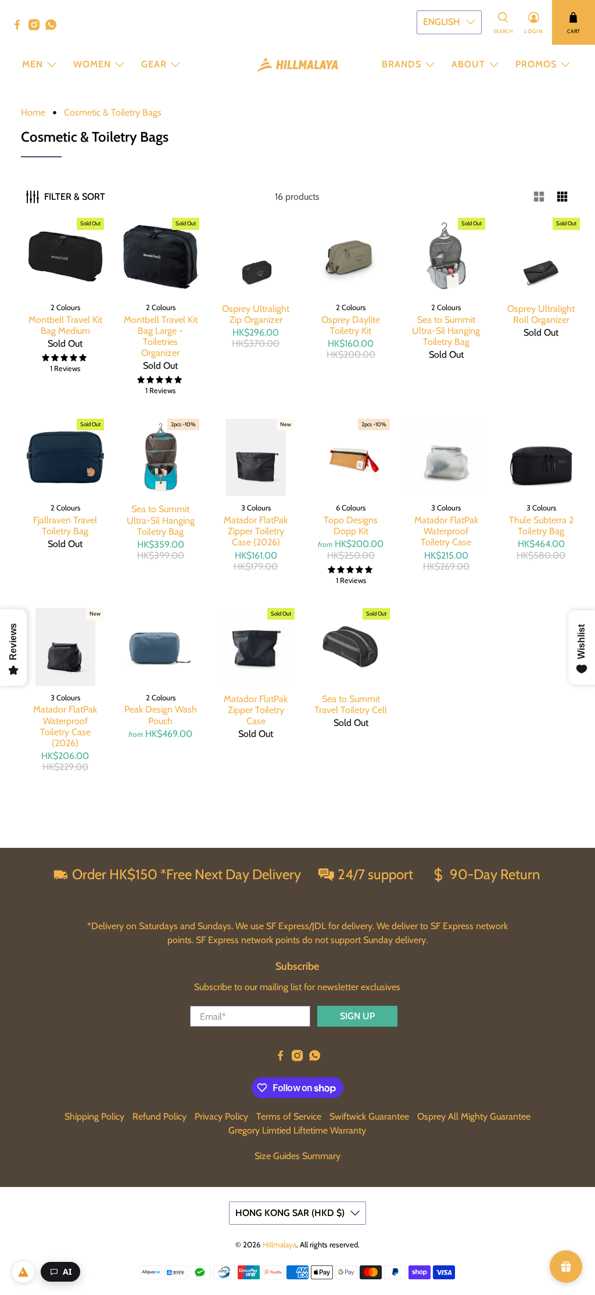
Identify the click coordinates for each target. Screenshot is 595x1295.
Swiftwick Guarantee (369, 1116)
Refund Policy (159, 1116)
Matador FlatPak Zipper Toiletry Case (256, 709)
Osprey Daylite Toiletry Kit (350, 325)
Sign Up (357, 1015)
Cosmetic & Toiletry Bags (113, 112)
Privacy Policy (221, 1116)
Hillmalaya (279, 1244)
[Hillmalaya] (297, 64)
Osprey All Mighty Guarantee (474, 1116)
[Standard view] (539, 196)
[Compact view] (562, 196)
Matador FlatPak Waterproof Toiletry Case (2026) (65, 726)
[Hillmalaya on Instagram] (36, 27)
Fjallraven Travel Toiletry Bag (65, 526)
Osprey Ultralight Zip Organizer (255, 314)
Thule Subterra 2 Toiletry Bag (541, 526)
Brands (401, 64)
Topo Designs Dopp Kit (351, 526)
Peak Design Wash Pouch (160, 715)
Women (92, 64)
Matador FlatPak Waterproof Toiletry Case (446, 531)
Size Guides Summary (297, 1155)
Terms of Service (288, 1116)
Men (32, 64)
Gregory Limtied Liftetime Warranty (297, 1130)
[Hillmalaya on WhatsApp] (53, 27)
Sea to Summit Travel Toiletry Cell (350, 704)
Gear (154, 64)
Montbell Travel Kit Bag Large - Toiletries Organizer (161, 336)
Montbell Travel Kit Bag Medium (65, 325)
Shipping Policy (94, 1116)
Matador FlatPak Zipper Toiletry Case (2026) (256, 531)
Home (33, 112)
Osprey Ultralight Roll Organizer (541, 314)
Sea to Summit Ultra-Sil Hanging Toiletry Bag (446, 330)
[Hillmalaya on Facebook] (20, 27)
